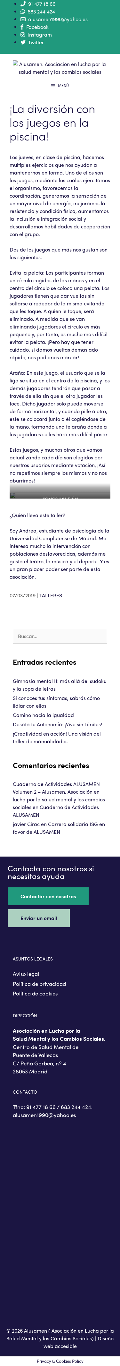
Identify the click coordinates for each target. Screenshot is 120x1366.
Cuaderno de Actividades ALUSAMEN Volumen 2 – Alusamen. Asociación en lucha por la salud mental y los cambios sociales (59, 795)
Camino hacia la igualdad (43, 715)
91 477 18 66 (41, 3)
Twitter (36, 42)
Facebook (37, 26)
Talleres (50, 595)
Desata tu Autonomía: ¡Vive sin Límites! (57, 724)
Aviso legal (26, 974)
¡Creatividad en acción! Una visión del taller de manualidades (57, 737)
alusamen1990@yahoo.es (58, 19)
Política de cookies (35, 993)
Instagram (40, 34)
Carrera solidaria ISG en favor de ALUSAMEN (59, 827)
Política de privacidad (39, 983)
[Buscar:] (60, 636)
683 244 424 (41, 11)
